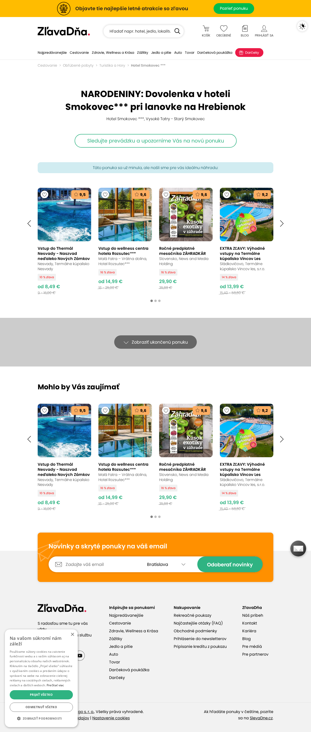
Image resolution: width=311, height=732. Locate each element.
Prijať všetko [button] (41, 695)
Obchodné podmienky (195, 631)
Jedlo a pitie (161, 52)
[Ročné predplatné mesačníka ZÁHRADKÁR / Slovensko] (186, 241)
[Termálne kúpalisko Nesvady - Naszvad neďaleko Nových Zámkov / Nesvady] (64, 241)
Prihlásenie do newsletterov (200, 639)
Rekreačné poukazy (192, 615)
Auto (178, 52)
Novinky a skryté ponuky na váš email (108, 546)
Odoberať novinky (230, 564)
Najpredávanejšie (52, 52)
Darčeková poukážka (214, 52)
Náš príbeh (252, 615)
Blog (246, 639)
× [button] (72, 634)
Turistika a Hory (112, 65)
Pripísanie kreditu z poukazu (200, 646)
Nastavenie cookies (111, 718)
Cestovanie (79, 52)
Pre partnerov (255, 654)
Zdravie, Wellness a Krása (113, 52)
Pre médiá (252, 646)
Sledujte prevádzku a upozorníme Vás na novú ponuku (155, 140)
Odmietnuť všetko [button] (41, 707)
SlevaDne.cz (261, 718)
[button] (29, 223)
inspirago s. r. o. (79, 711)
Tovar (189, 52)
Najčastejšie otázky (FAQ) (198, 623)
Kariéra (249, 631)
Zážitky (142, 52)
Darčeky (252, 52)
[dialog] (41, 678)
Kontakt (249, 623)
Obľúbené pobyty (78, 65)
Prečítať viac (55, 685)
